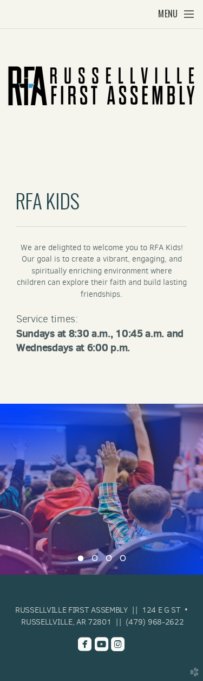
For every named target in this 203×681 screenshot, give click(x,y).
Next (190, 489)
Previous (12, 489)
